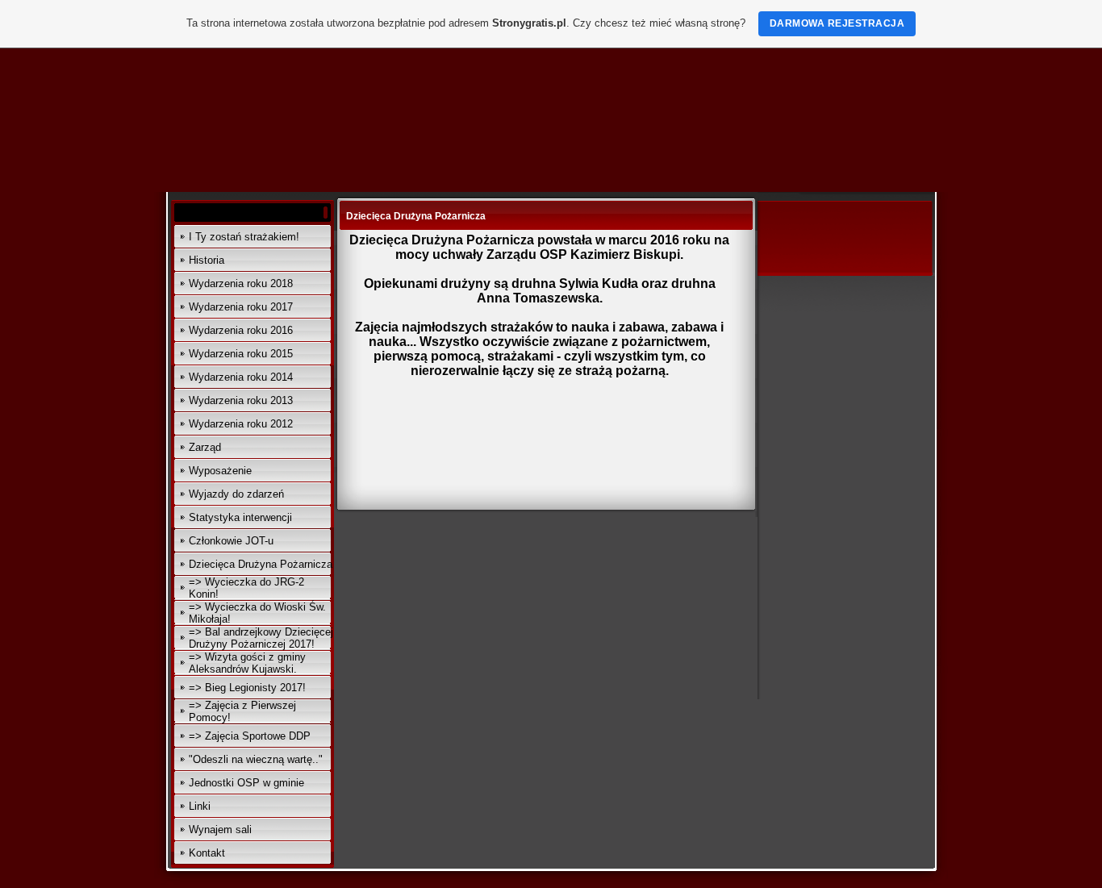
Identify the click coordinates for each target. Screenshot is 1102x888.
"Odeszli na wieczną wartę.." (256, 759)
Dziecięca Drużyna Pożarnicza (260, 564)
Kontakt (207, 853)
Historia (206, 260)
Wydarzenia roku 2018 (241, 283)
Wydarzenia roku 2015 (241, 354)
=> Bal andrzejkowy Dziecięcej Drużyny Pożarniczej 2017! (261, 638)
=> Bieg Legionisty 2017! (247, 688)
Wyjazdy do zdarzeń (236, 494)
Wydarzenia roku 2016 (241, 330)
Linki (200, 806)
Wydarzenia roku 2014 (241, 377)
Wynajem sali (220, 829)
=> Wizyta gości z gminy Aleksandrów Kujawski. (247, 663)
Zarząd (205, 447)
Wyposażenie (220, 471)
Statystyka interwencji (240, 517)
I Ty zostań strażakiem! (244, 237)
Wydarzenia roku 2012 (241, 424)
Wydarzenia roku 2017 (241, 307)
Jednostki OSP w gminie (246, 783)
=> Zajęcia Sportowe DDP (250, 736)
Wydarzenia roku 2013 (241, 400)
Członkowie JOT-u (231, 541)
